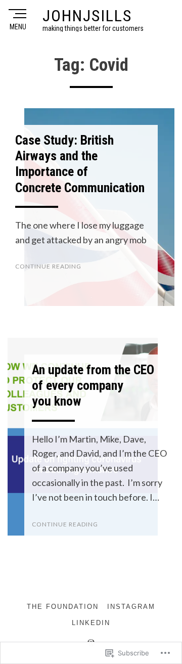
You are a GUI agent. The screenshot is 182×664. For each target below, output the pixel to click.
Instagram (131, 606)
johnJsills (87, 15)
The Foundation (63, 606)
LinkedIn (91, 623)
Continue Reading (48, 266)
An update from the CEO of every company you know (93, 385)
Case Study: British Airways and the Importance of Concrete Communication (80, 163)
